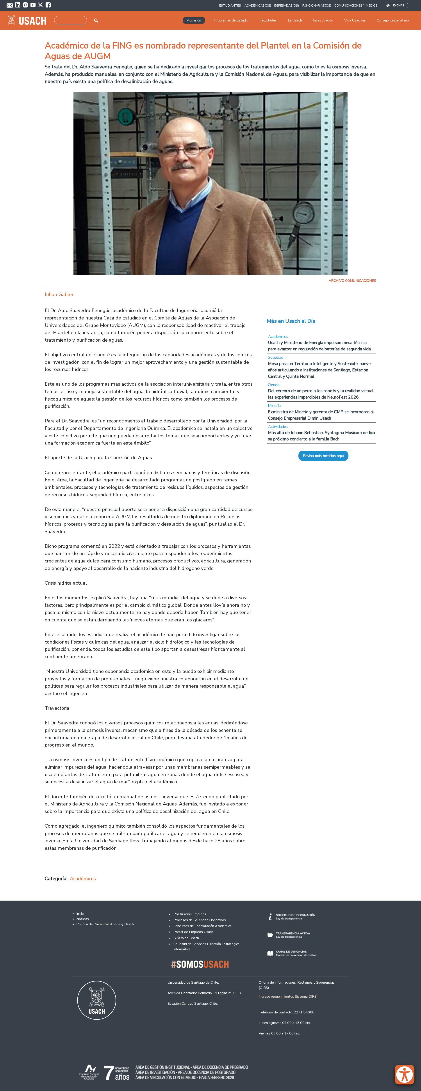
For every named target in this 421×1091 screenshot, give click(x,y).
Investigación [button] (323, 20)
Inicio (80, 913)
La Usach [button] (295, 20)
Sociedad (275, 357)
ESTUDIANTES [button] (230, 5)
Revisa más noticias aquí (323, 455)
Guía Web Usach (186, 938)
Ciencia (274, 384)
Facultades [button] (268, 20)
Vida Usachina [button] (355, 20)
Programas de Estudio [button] (231, 20)
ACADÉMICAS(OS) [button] (257, 5)
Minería (274, 405)
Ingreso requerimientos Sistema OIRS (288, 996)
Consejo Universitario (393, 20)
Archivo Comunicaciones (352, 280)
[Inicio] (29, 20)
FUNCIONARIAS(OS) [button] (316, 5)
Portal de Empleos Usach (193, 932)
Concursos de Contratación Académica (202, 926)
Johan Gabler (59, 294)
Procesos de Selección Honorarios (199, 920)
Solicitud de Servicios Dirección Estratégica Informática (206, 947)
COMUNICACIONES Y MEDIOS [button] (356, 5)
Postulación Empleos (189, 914)
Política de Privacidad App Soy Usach (105, 924)
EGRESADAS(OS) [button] (286, 5)
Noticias (82, 919)
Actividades (278, 426)
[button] (407, 1076)
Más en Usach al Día (291, 321)
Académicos (83, 878)
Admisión (194, 20)
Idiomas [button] (398, 5)
